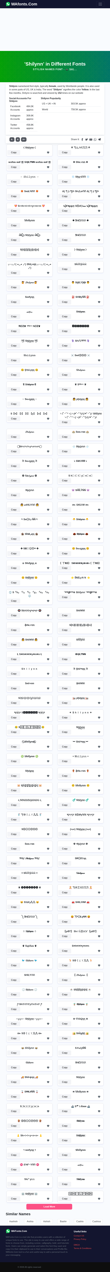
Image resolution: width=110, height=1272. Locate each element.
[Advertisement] (55, 30)
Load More (49, 1206)
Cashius (96, 1221)
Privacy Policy (80, 1239)
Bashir (63, 1221)
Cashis (80, 1221)
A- (12, 139)
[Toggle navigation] (100, 4)
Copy (13, 152)
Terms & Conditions (82, 1248)
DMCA (77, 1245)
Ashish (46, 1221)
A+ (23, 139)
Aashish (13, 1221)
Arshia (30, 1221)
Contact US (79, 1236)
